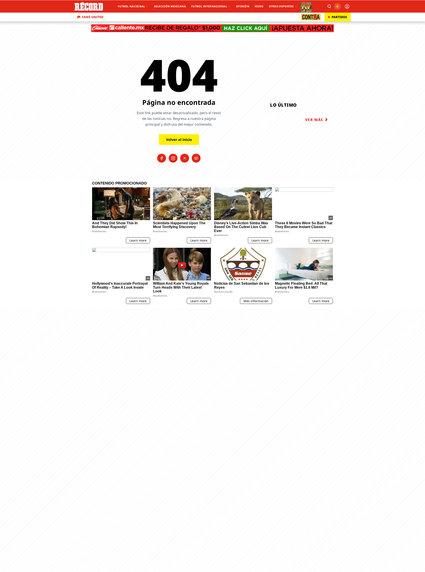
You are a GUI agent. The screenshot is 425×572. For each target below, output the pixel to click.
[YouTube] (196, 158)
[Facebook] (161, 158)
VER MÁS (314, 119)
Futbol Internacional (209, 6)
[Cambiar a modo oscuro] (337, 6)
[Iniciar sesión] (347, 6)
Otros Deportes (281, 6)
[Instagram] (173, 158)
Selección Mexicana (170, 6)
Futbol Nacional (131, 6)
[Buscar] (329, 6)
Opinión (242, 6)
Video (259, 6)
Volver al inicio (179, 139)
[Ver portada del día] (305, 6)
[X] (184, 158)
